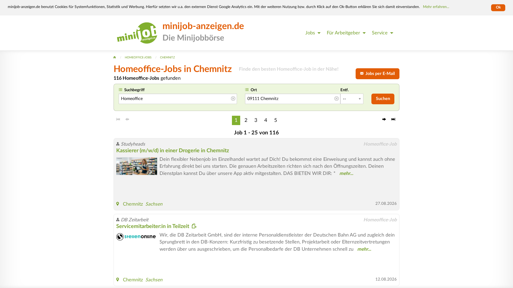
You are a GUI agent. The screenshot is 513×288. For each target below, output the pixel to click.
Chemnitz (133, 204)
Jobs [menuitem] (310, 33)
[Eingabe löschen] (233, 98)
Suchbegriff (134, 90)
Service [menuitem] (380, 33)
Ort (254, 90)
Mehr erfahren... (436, 7)
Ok (498, 7)
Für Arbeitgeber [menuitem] (343, 33)
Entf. (344, 90)
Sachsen (153, 204)
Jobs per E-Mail (379, 73)
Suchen (383, 99)
